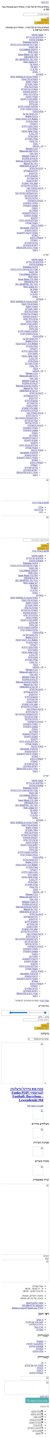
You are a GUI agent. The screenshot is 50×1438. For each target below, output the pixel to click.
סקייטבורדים (32, 178)
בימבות (35, 208)
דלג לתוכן (45, 2)
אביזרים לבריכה (31, 195)
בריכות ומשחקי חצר (35, 188)
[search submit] (48, 17)
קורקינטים (33, 173)
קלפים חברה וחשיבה (29, 99)
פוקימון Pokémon (30, 42)
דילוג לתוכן (44, 1396)
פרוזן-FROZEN (31, 57)
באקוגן (35, 72)
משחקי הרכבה (37, 225)
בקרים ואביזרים (31, 242)
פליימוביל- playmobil (29, 228)
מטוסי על (34, 64)
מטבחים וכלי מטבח (30, 79)
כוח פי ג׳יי (34, 69)
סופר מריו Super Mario (28, 54)
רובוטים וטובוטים (30, 91)
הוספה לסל (31, 1106)
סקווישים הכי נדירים (34, 37)
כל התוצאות (43, 548)
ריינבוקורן (34, 124)
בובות (35, 143)
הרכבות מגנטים (31, 230)
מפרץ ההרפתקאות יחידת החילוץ (24, 44)
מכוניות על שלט (31, 86)
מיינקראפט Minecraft (28, 151)
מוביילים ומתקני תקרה (28, 220)
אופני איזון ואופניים (30, 183)
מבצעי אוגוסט (37, 34)
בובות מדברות (32, 121)
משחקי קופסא (32, 81)
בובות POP (33, 52)
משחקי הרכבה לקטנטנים (27, 233)
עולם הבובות (38, 111)
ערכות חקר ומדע (30, 94)
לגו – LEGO (38, 146)
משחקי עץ (33, 210)
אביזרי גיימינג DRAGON (27, 247)
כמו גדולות (33, 104)
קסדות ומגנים (32, 181)
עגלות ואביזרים (31, 138)
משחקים (39, 74)
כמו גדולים (33, 101)
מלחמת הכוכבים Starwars (27, 161)
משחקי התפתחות (30, 203)
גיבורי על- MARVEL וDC (26, 59)
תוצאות (45, 20)
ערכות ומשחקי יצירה (29, 109)
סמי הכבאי (33, 47)
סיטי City (34, 153)
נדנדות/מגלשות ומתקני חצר (26, 193)
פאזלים (35, 235)
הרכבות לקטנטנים (30, 213)
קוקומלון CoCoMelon (28, 49)
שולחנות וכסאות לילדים (28, 106)
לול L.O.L (33, 133)
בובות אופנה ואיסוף (30, 131)
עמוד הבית (44, 1000)
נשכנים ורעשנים (31, 215)
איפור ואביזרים (31, 84)
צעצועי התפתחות (30, 205)
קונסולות (34, 240)
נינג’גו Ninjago (32, 148)
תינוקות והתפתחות (35, 200)
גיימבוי (35, 250)
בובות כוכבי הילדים (30, 126)
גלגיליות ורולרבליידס (29, 185)
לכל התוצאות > (41, 23)
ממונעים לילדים (31, 176)
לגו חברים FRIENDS (29, 166)
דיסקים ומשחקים (30, 245)
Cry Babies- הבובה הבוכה (27, 119)
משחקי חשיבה (32, 96)
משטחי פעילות (31, 223)
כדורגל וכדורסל (31, 198)
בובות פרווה (33, 136)
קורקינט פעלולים (31, 171)
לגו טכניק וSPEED (30, 156)
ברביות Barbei (32, 116)
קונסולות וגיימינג (36, 238)
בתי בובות (33, 141)
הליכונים (34, 218)
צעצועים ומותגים (36, 39)
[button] (25, 255)
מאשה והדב (33, 129)
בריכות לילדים (32, 190)
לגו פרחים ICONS (30, 158)
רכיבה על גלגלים (36, 168)
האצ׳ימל (34, 67)
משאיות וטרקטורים (29, 89)
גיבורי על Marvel (31, 163)
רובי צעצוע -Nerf (30, 62)
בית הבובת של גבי (30, 114)
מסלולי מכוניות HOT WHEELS (24, 77)
